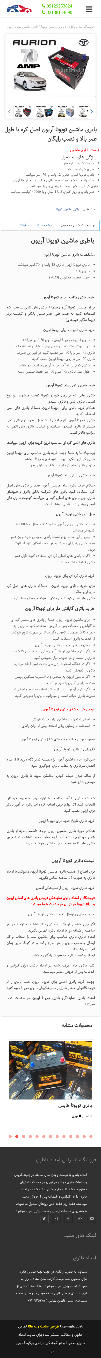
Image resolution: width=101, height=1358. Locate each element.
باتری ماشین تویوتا (67, 209)
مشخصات (44, 225)
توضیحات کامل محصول (78, 225)
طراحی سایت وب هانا (43, 1326)
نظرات (23, 225)
